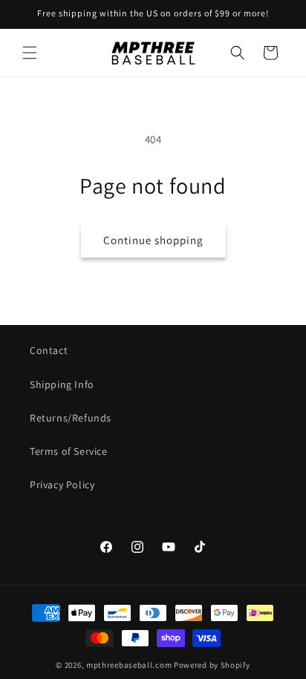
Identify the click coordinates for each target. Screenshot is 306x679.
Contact (49, 350)
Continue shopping (153, 240)
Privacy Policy (62, 484)
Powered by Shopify (212, 665)
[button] (29, 52)
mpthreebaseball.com (129, 665)
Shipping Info (62, 384)
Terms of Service (69, 451)
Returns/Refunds (70, 417)
